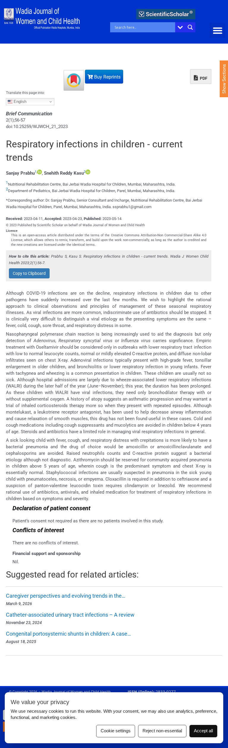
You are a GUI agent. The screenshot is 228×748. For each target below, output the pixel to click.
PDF (203, 78)
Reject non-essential (162, 730)
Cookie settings (116, 730)
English (19, 101)
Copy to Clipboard (29, 273)
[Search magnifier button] (190, 27)
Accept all (203, 730)
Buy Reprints (107, 77)
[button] (217, 30)
